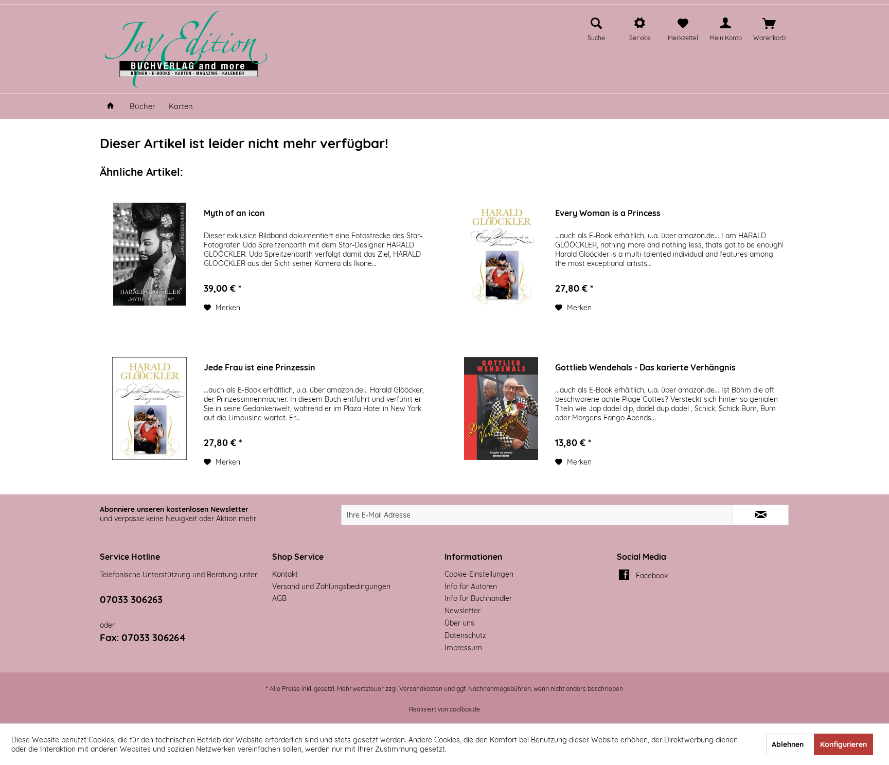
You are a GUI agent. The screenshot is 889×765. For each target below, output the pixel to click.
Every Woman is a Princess (608, 213)
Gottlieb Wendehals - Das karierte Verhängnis (645, 367)
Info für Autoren (470, 586)
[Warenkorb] (769, 23)
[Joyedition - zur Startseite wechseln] (186, 49)
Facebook (652, 575)
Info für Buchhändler (478, 598)
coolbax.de (465, 709)
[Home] (110, 106)
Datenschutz (465, 635)
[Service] (640, 23)
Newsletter (462, 610)
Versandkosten (420, 688)
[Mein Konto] (725, 23)
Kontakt (285, 574)
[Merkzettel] (683, 23)
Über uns (459, 623)
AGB (279, 598)
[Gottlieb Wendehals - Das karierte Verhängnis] (501, 408)
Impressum (463, 647)
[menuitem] (596, 27)
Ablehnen (788, 744)
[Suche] (596, 23)
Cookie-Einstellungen (478, 574)
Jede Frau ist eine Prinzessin (259, 367)
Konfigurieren (843, 744)
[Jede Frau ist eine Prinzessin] (149, 408)
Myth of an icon (234, 213)
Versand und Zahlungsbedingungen (331, 586)
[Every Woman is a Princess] (501, 254)
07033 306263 (131, 599)
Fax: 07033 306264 (143, 637)
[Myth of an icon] (149, 254)
